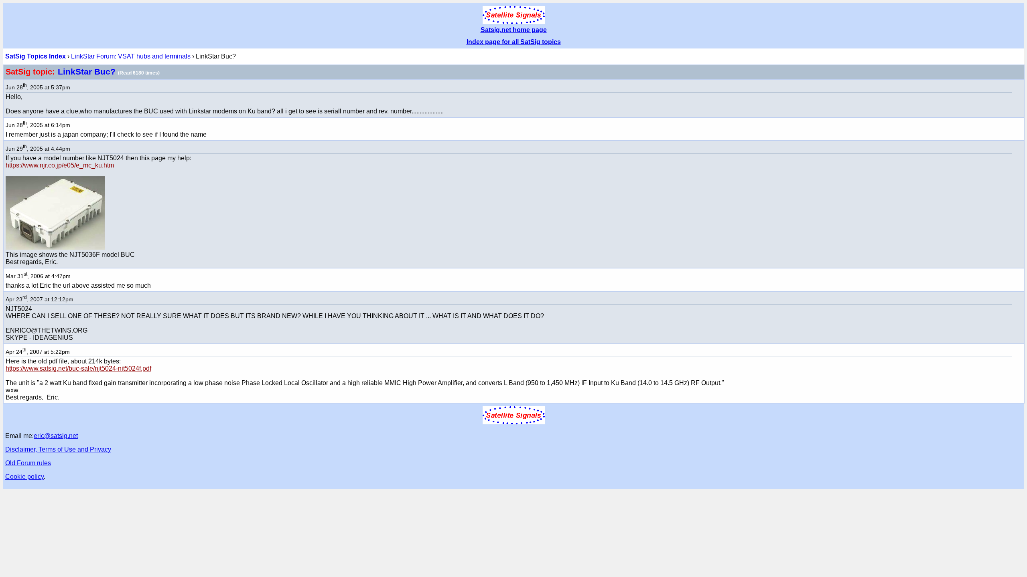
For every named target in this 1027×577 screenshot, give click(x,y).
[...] (55, 247)
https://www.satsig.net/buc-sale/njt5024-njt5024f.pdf (78, 368)
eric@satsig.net (56, 435)
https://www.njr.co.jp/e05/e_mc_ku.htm (60, 165)
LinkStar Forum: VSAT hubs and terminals (131, 56)
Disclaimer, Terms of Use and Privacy (58, 449)
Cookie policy (24, 476)
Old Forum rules (28, 463)
